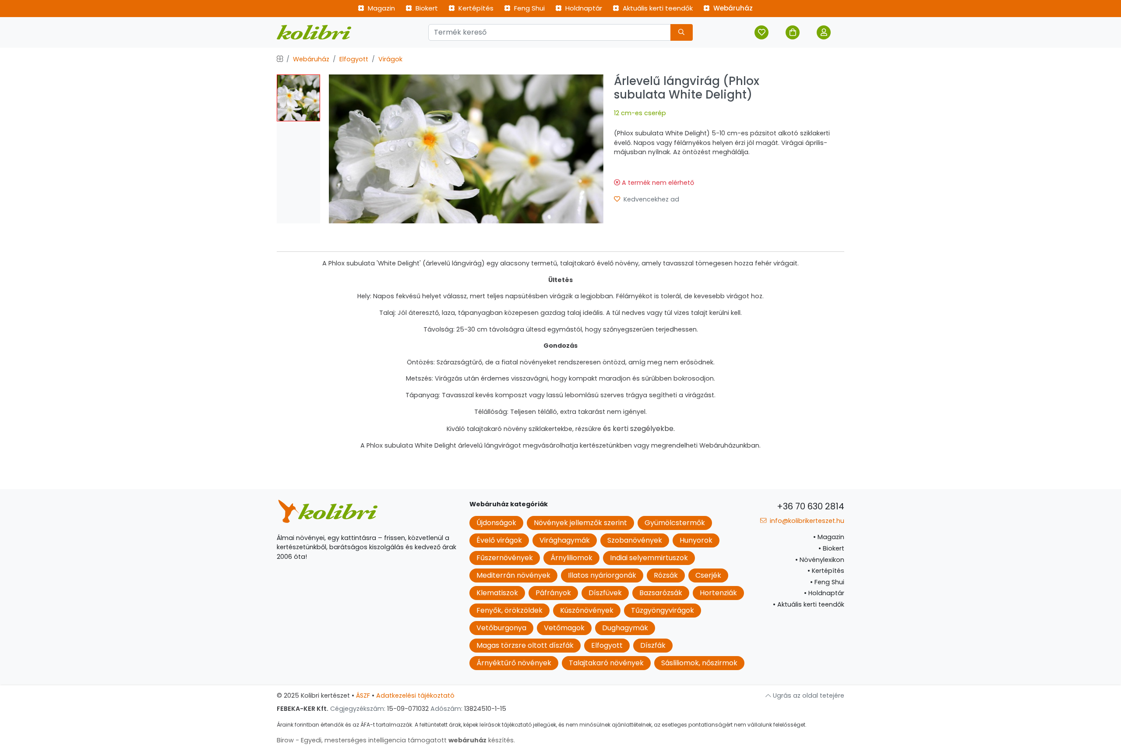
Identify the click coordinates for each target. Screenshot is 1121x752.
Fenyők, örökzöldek (509, 610)
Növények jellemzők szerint (580, 523)
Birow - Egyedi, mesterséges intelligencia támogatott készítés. (396, 740)
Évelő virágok (499, 540)
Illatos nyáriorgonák (602, 575)
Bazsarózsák (660, 593)
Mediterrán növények (513, 575)
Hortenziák (718, 593)
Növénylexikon (819, 559)
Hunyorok (696, 540)
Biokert (426, 8)
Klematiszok (497, 593)
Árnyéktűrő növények (513, 663)
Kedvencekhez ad (650, 199)
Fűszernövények (504, 558)
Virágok (390, 59)
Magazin (380, 8)
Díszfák (653, 645)
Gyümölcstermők (675, 523)
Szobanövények (634, 540)
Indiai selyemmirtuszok (649, 558)
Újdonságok (496, 523)
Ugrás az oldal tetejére (807, 695)
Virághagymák (564, 540)
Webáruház (732, 8)
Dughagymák (625, 628)
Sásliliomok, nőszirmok (699, 663)
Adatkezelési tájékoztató (415, 695)
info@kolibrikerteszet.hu (806, 520)
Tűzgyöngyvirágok (662, 610)
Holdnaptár (583, 8)
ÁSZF (363, 695)
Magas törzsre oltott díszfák (525, 645)
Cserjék (708, 575)
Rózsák (666, 575)
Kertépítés (475, 8)
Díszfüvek (605, 593)
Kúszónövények (586, 610)
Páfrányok (553, 593)
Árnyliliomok (571, 558)
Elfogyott (353, 59)
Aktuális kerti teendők (657, 8)
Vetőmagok (564, 628)
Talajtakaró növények (606, 663)
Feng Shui (528, 8)
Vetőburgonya (501, 628)
